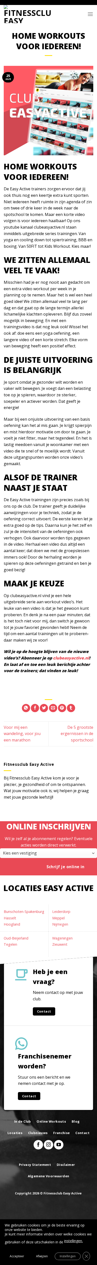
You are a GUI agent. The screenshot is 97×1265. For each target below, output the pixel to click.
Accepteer (17, 1256)
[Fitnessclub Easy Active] (28, 14)
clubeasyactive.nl (71, 658)
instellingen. (73, 1240)
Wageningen (62, 938)
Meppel (58, 918)
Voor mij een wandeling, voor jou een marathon (22, 734)
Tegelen (10, 944)
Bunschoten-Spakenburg (24, 911)
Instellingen (68, 1256)
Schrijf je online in (66, 866)
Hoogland (12, 924)
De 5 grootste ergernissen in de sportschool (77, 734)
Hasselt (10, 918)
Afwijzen (42, 1256)
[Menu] (90, 14)
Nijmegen (60, 924)
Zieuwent (59, 944)
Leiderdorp (61, 911)
